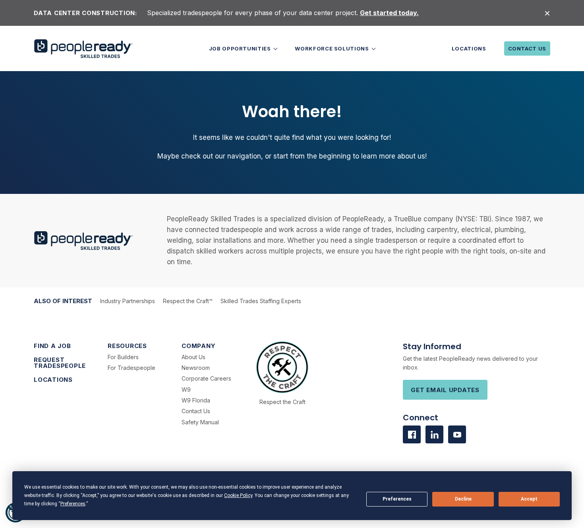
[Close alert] (547, 13)
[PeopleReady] (83, 49)
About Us (193, 357)
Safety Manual (200, 422)
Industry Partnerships (127, 301)
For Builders (123, 357)
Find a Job (52, 346)
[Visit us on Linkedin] (434, 434)
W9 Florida (196, 400)
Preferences (397, 499)
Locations (469, 48)
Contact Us (527, 48)
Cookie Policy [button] (238, 495)
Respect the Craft (282, 401)
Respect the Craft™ (188, 301)
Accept (529, 499)
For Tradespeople (131, 367)
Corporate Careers (206, 378)
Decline (463, 499)
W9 (186, 389)
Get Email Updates (445, 390)
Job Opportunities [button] (241, 48)
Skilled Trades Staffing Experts (260, 301)
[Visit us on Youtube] (457, 434)
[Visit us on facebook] (412, 434)
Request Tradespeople (60, 363)
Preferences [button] (72, 504)
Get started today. (389, 13)
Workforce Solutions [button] (332, 48)
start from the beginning (312, 156)
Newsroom (196, 367)
